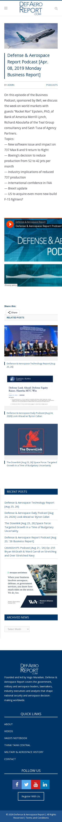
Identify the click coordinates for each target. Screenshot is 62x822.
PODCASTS (52, 84)
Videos (8, 731)
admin (10, 84)
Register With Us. (31, 796)
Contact (10, 759)
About (8, 724)
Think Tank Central (17, 745)
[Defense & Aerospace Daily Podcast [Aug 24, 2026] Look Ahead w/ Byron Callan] (31, 391)
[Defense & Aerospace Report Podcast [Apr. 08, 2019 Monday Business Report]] (31, 36)
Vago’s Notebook (15, 738)
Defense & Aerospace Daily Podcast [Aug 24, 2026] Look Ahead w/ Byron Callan (30, 414)
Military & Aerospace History (23, 752)
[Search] (56, 8)
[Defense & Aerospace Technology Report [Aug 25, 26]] (31, 342)
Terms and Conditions (37, 817)
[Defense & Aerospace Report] (31, 7)
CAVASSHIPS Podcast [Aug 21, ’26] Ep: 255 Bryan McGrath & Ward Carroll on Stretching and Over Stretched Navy (30, 551)
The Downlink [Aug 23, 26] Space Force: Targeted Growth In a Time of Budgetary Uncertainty (32, 464)
